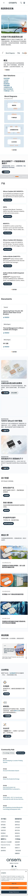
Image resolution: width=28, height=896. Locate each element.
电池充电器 (7, 78)
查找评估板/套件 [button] (8, 523)
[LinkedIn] (13, 866)
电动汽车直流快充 (8, 89)
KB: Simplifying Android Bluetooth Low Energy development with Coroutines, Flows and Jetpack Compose (13, 808)
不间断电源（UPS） (9, 91)
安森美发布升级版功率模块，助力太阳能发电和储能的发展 (13, 566)
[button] (6, 171)
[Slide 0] (3, 176)
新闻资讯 (17, 833)
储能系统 (6, 82)
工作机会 (17, 839)
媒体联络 (3, 850)
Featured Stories (5, 845)
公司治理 (17, 827)
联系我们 (3, 833)
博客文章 (3, 847)
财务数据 (17, 822)
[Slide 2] (17, 176)
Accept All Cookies (13, 887)
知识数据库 (13, 673)
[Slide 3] (24, 176)
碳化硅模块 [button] (14, 392)
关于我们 (3, 819)
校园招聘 (17, 842)
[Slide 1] (10, 176)
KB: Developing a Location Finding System (13, 761)
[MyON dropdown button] (24, 3)
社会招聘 (17, 845)
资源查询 (17, 836)
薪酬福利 (17, 853)
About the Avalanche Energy (11, 779)
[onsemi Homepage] (13, 2)
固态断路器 (7, 83)
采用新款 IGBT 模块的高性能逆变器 (12, 594)
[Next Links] (25, 53)
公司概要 (3, 827)
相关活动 (17, 830)
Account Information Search (11, 770)
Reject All (14, 883)
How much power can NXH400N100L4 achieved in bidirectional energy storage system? (13, 788)
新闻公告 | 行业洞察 (6, 842)
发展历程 (3, 830)
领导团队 (3, 824)
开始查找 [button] (6, 495)
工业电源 (6, 80)
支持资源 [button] (6, 694)
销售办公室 (17, 710)
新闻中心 (3, 839)
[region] (14, 882)
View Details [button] (7, 200)
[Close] (26, 871)
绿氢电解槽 (7, 85)
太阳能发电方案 (8, 87)
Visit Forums (20, 753)
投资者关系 (18, 819)
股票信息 (17, 824)
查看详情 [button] (6, 510)
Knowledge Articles (8, 753)
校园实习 (17, 847)
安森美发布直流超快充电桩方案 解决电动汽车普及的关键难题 (13, 622)
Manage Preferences (14, 892)
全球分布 (3, 822)
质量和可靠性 (4, 836)
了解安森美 (18, 850)
